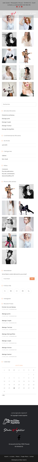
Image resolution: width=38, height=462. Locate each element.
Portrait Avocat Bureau (8, 115)
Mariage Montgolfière (8, 129)
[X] (5, 291)
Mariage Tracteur (6, 126)
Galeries (4, 156)
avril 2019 (4, 145)
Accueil (6, 457)
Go (32, 279)
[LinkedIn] (22, 291)
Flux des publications (7, 171)
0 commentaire (13, 309)
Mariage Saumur (7, 354)
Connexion (5, 169)
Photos (17, 457)
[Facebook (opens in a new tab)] (17, 7)
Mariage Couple (6, 122)
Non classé (5, 159)
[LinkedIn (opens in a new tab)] (21, 7)
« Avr (3, 395)
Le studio (12, 457)
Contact (32, 457)
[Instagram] (16, 291)
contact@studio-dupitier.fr (19, 413)
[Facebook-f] (19, 437)
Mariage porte (6, 119)
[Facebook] (11, 291)
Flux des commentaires (8, 174)
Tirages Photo (24, 457)
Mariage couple (6, 341)
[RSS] (28, 291)
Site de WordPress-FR (8, 176)
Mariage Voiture (7, 348)
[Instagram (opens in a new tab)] (19, 7)
